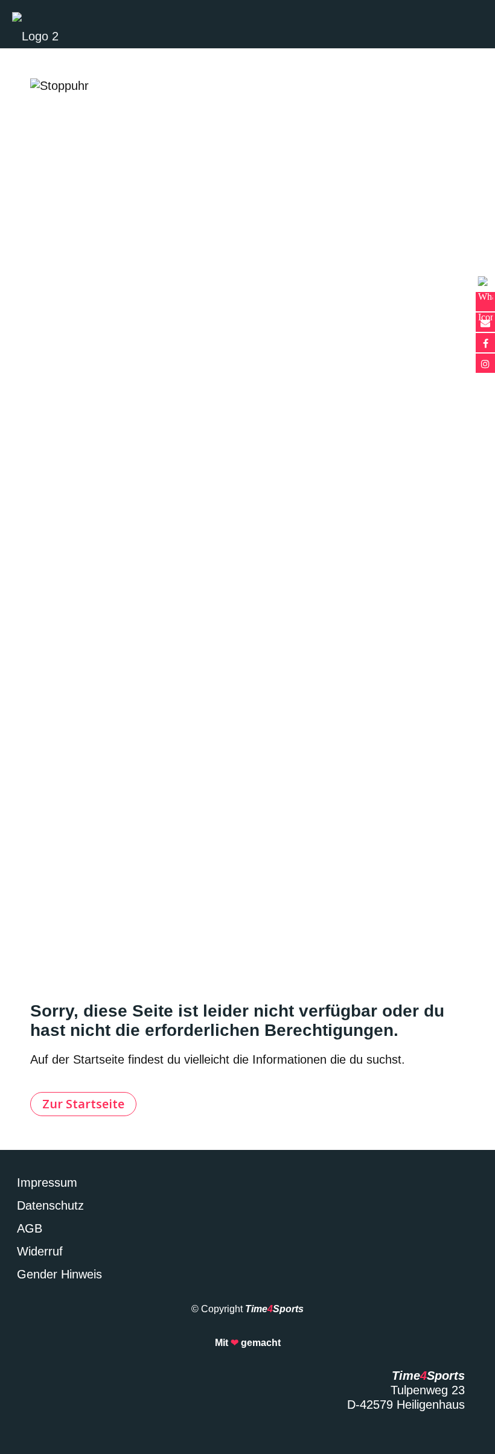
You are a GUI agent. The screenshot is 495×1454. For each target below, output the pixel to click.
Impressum (47, 1182)
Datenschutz (50, 1205)
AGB (29, 1228)
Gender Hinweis (59, 1274)
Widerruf (40, 1251)
